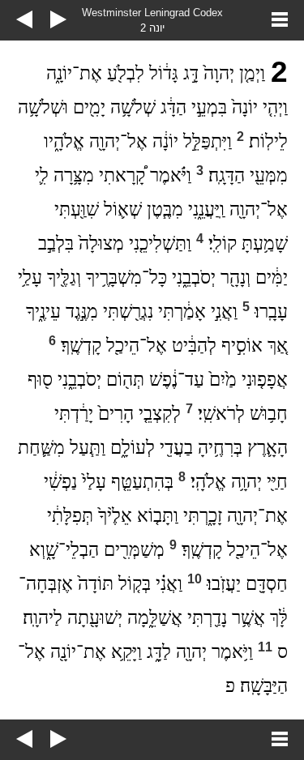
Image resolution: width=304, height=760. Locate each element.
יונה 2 (152, 28)
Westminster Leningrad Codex (152, 12)
